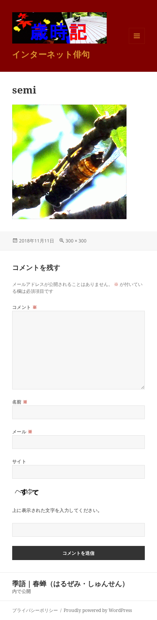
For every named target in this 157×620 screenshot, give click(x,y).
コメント (24, 307)
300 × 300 (76, 240)
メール (22, 431)
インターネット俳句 (51, 54)
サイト (19, 461)
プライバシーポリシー (35, 610)
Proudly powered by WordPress (98, 610)
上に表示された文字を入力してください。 (57, 510)
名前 (20, 402)
